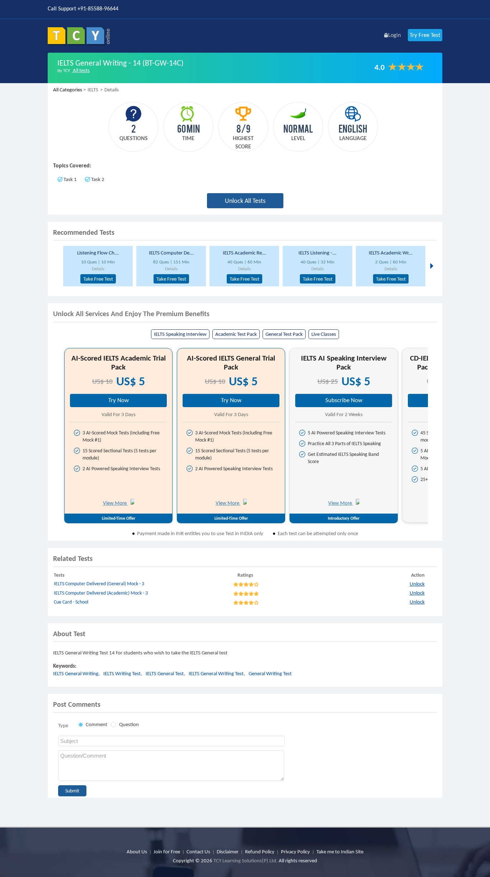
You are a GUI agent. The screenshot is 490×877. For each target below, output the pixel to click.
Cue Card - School (71, 602)
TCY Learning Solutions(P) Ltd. (245, 860)
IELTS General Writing (75, 673)
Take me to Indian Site (339, 851)
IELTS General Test (165, 673)
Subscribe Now (343, 400)
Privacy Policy (295, 851)
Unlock (417, 584)
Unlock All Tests (245, 201)
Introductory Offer (343, 518)
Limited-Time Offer (118, 518)
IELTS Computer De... (171, 252)
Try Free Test (425, 35)
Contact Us (198, 851)
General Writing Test (270, 673)
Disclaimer (228, 851)
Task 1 (70, 179)
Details (98, 268)
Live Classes (323, 334)
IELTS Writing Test (122, 673)
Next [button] (431, 265)
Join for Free (167, 851)
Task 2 (97, 179)
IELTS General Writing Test (216, 673)
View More (115, 503)
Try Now (118, 400)
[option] (96, 266)
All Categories (67, 89)
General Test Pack (284, 334)
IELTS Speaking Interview (180, 334)
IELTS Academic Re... (244, 252)
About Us (137, 851)
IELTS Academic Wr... (391, 252)
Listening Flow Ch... (98, 252)
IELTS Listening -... (317, 252)
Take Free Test (98, 279)
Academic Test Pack (236, 334)
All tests (81, 70)
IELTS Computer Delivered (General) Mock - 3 (99, 584)
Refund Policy (259, 851)
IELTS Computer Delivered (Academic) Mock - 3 (101, 593)
